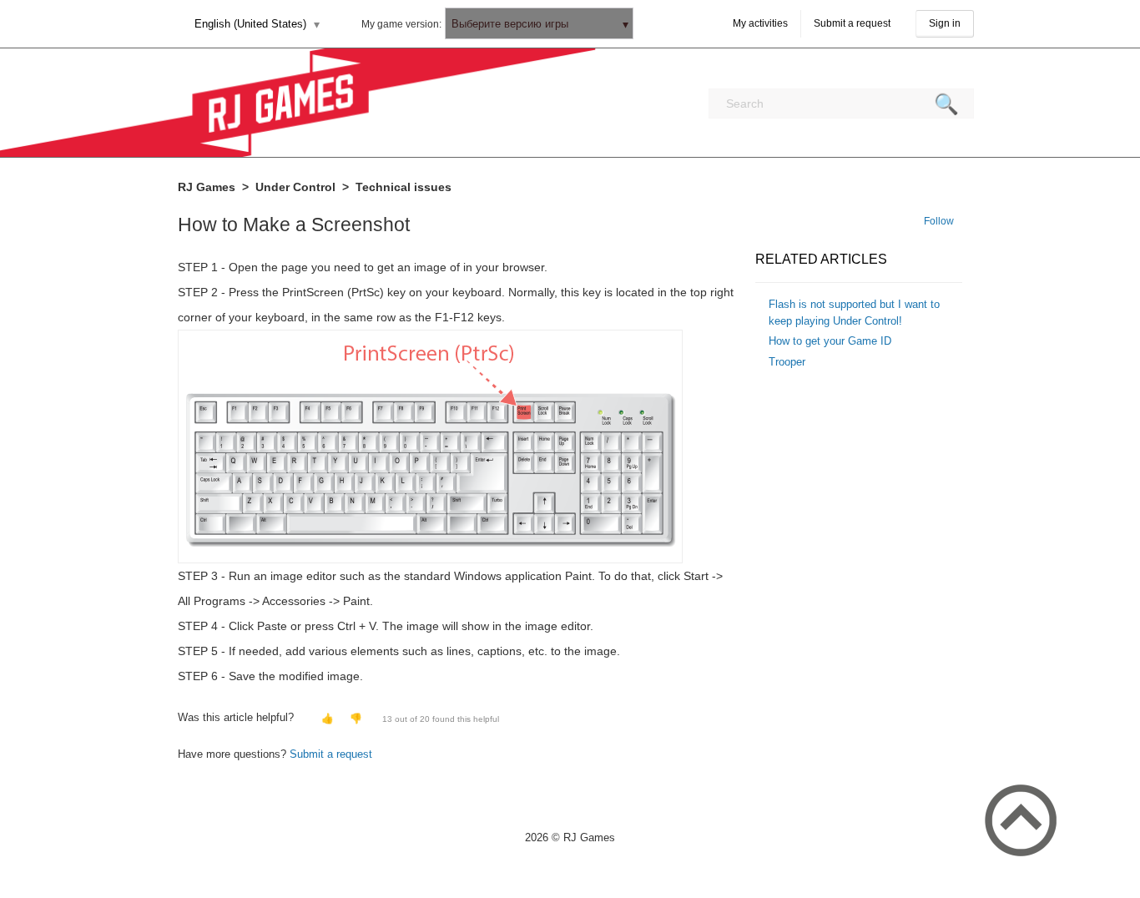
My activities (760, 23)
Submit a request (852, 23)
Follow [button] (939, 221)
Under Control (295, 187)
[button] (325, 718)
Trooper (787, 362)
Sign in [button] (945, 23)
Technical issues (403, 187)
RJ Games (206, 187)
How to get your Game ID (830, 341)
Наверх (1021, 820)
